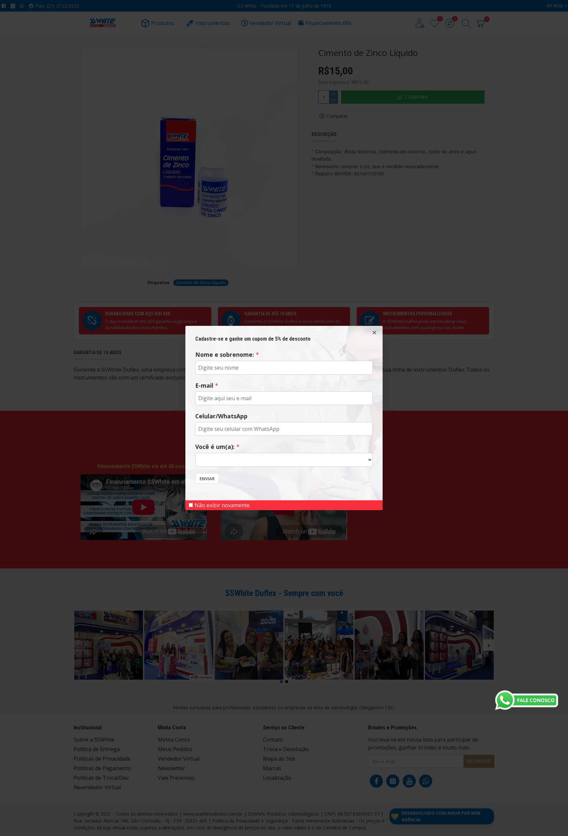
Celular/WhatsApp (221, 416)
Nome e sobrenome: (224, 354)
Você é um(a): (215, 447)
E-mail (204, 385)
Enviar (207, 479)
